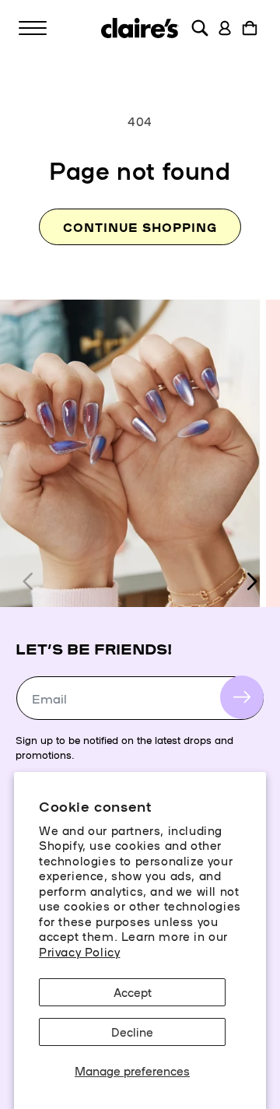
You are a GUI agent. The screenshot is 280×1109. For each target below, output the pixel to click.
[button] (33, 28)
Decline (132, 1031)
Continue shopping (140, 227)
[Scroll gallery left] (28, 581)
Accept (133, 992)
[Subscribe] (242, 697)
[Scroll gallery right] (251, 581)
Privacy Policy (79, 951)
